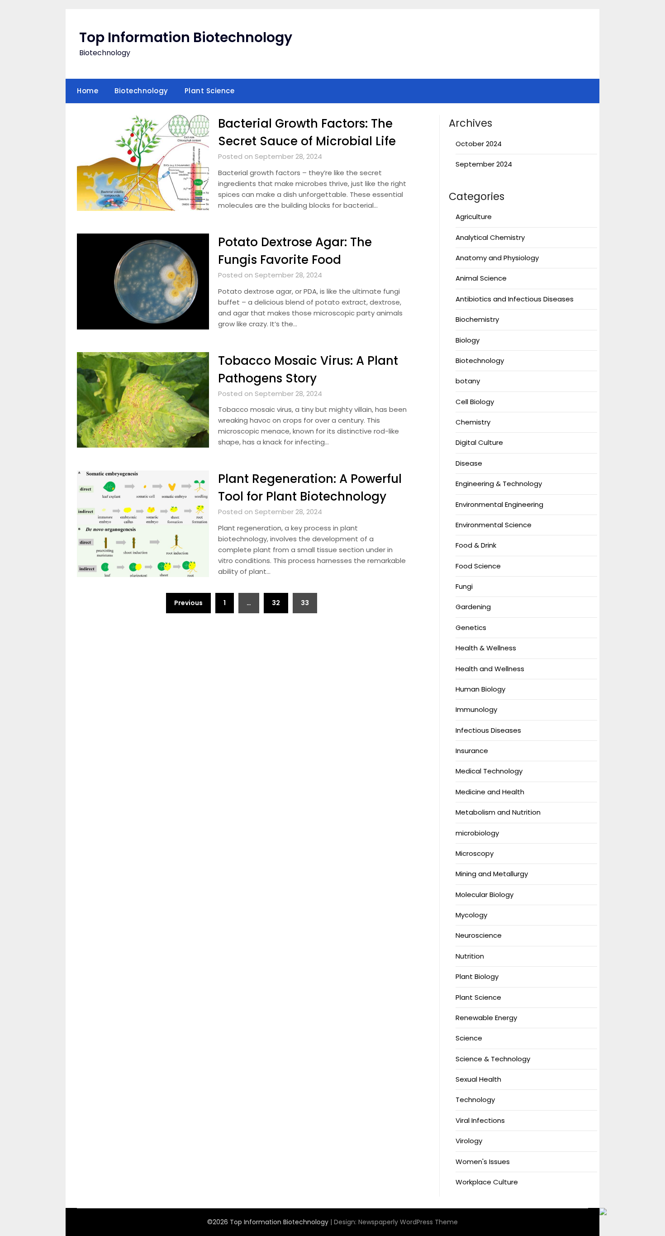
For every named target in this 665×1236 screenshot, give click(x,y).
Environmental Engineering (499, 504)
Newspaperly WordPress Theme (408, 1221)
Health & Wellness (486, 648)
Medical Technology (489, 771)
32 (276, 602)
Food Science (478, 566)
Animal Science (481, 278)
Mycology (471, 915)
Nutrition (470, 956)
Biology (468, 340)
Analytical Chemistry (490, 237)
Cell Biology (475, 401)
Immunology (476, 709)
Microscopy (475, 853)
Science (469, 1038)
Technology (475, 1099)
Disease (469, 463)
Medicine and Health (490, 792)
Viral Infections (480, 1120)
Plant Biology (477, 976)
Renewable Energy (486, 1017)
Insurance (472, 750)
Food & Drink (476, 545)
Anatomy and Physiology (497, 257)
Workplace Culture (487, 1182)
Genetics (471, 627)
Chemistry (473, 422)
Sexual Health (478, 1079)
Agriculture (474, 216)
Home (87, 90)
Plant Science (210, 90)
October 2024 (479, 143)
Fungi (464, 586)
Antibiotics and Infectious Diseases (515, 299)
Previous (188, 602)
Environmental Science (494, 525)
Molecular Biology (484, 894)
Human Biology (480, 689)
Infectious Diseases (488, 730)
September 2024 (484, 164)
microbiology (477, 833)
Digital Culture (479, 442)
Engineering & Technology (499, 483)
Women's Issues (483, 1161)
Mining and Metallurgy (492, 873)
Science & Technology (493, 1059)
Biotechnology (141, 90)
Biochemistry (477, 319)
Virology (469, 1140)
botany (468, 381)
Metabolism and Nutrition (498, 812)
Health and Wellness (490, 668)
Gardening (473, 606)
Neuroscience (479, 935)
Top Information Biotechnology (185, 37)
